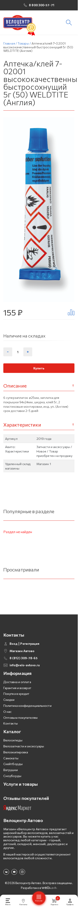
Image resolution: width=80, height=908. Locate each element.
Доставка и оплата (17, 682)
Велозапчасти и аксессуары (23, 746)
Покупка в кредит (16, 694)
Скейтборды (13, 764)
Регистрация (29, 643)
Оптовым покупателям (20, 717)
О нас (7, 711)
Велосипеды (12, 740)
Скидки (9, 699)
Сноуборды (12, 776)
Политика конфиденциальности (27, 705)
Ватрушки (10, 770)
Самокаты (10, 758)
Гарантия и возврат (17, 688)
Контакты (10, 723)
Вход (14, 643)
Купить (39, 368)
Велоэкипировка (15, 752)
